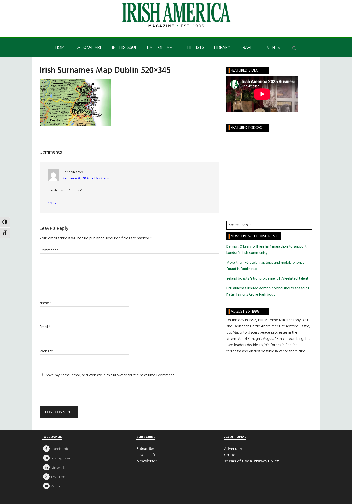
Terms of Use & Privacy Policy (251, 461)
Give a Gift (145, 454)
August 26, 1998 (245, 311)
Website (46, 351)
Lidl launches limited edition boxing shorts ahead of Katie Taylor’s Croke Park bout (267, 291)
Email (45, 327)
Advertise (233, 448)
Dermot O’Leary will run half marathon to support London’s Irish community (266, 250)
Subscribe (145, 448)
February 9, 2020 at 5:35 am (86, 178)
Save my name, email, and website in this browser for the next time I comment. (110, 375)
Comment (49, 250)
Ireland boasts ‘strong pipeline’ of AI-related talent (267, 278)
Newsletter (146, 461)
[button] (294, 47)
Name (46, 303)
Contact (231, 454)
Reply (52, 202)
